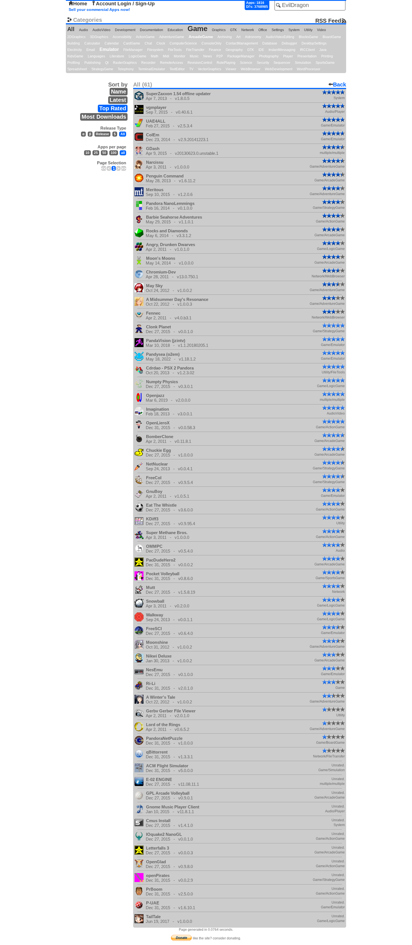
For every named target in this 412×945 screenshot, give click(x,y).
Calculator (92, 43)
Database (269, 43)
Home (80, 3)
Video (321, 30)
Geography (234, 50)
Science (246, 63)
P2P (219, 56)
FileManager (133, 50)
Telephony (126, 69)
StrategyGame (102, 69)
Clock (160, 43)
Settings (278, 30)
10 (87, 153)
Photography (269, 56)
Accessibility (122, 37)
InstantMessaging (282, 50)
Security (263, 63)
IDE (261, 50)
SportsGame (325, 63)
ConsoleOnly (211, 43)
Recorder (148, 63)
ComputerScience (183, 43)
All (71, 29)
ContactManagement (242, 43)
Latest (118, 100)
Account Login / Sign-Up (125, 3)
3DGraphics (99, 37)
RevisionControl (200, 63)
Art (238, 37)
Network (247, 30)
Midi (166, 56)
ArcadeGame (201, 36)
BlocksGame (308, 37)
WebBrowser (250, 69)
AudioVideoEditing (280, 37)
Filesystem (155, 50)
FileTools (175, 50)
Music (194, 56)
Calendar (112, 43)
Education (175, 30)
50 (104, 153)
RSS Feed (328, 21)
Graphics (219, 30)
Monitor (179, 56)
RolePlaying (226, 63)
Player (288, 56)
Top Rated (112, 108)
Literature (117, 56)
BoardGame (332, 37)
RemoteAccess (171, 63)
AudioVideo (101, 30)
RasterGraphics (125, 63)
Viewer (231, 69)
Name (118, 91)
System (294, 30)
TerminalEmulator (151, 69)
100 (114, 153)
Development (125, 30)
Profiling (73, 63)
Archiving (224, 37)
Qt (106, 63)
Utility (308, 30)
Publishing (92, 63)
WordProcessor (308, 69)
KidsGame (75, 56)
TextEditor (177, 69)
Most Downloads (104, 117)
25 (96, 153)
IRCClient (307, 50)
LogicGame (137, 56)
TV (191, 69)
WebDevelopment (278, 69)
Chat (148, 43)
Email (90, 50)
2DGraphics (76, 37)
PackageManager (240, 56)
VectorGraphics (209, 69)
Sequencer (282, 63)
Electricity (74, 50)
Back (339, 84)
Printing (327, 56)
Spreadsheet (77, 69)
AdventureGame (171, 37)
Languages (96, 56)
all (123, 153)
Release (102, 134)
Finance (215, 50)
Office (262, 30)
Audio (83, 30)
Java (323, 50)
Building (73, 43)
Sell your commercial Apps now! (99, 9)
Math (154, 56)
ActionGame (145, 37)
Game (197, 28)
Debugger (289, 43)
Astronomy (253, 37)
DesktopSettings (314, 43)
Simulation (303, 63)
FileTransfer (195, 50)
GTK (233, 30)
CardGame (131, 43)
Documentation (151, 30)
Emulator (109, 49)
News (207, 56)
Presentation (307, 56)
